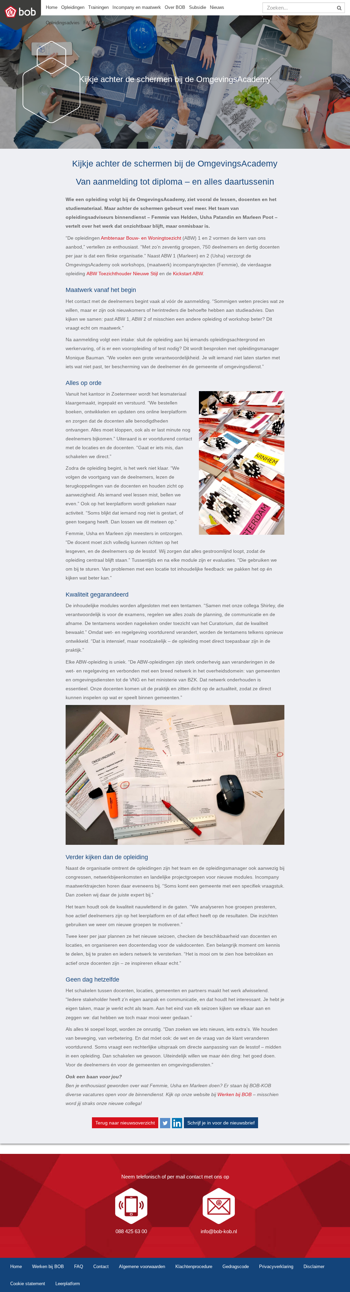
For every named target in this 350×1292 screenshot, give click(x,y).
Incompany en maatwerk (136, 7)
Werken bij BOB (234, 1094)
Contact (103, 23)
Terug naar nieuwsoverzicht (125, 1122)
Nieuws (217, 7)
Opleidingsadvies (63, 23)
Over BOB (175, 7)
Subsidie (197, 7)
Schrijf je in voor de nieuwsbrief (221, 1122)
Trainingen (98, 7)
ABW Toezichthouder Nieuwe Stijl (122, 273)
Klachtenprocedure (193, 1266)
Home (51, 7)
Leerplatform (67, 1283)
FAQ (87, 23)
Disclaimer (314, 1266)
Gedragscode (236, 1266)
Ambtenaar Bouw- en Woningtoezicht (141, 238)
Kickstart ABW (188, 273)
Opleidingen (72, 7)
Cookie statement (27, 1283)
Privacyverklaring (276, 1266)
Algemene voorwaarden (142, 1266)
